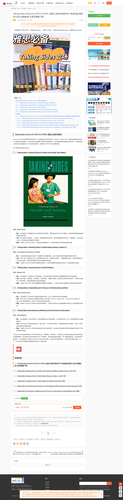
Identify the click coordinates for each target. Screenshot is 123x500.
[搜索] (99, 3)
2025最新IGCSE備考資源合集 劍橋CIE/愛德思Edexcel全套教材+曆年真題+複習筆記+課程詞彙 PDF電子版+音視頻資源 (99, 211)
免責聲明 (47, 484)
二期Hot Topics (47, 30)
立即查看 (24, 398)
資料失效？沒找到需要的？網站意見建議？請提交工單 (91, 489)
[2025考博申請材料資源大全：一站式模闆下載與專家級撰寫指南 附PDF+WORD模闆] (92, 136)
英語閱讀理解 (50, 439)
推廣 (82, 20)
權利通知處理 (44, 423)
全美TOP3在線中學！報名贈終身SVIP (98, 73)
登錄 (49, 465)
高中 (25, 20)
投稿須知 (47, 487)
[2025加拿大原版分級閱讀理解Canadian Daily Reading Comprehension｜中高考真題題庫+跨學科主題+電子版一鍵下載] (92, 149)
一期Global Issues (35, 30)
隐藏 (20, 98)
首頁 (23, 3)
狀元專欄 (21, 20)
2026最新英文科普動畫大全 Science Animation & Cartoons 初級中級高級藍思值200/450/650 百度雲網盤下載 (99, 173)
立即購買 (77, 407)
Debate (15, 439)
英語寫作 (37, 439)
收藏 (105, 25)
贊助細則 (47, 482)
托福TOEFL (22, 439)
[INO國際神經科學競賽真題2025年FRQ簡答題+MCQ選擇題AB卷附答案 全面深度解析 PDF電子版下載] (92, 129)
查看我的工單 (106, 489)
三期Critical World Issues (60, 30)
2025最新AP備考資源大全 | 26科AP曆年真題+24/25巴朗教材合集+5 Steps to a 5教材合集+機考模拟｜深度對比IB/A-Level (99, 182)
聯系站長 (47, 489)
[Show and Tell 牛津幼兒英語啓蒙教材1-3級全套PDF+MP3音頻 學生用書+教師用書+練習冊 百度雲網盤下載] (92, 122)
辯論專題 (17, 30)
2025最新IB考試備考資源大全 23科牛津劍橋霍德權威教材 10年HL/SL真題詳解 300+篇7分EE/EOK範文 (99, 191)
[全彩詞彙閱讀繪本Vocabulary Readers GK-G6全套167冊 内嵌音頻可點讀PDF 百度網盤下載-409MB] (92, 142)
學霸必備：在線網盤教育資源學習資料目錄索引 (21, 489)
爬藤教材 (32, 3)
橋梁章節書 (60, 3)
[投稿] (95, 3)
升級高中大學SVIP (107, 38)
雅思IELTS (57, 439)
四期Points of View (76, 30)
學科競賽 (41, 3)
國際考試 (50, 3)
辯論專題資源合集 (93, 25)
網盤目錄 (70, 3)
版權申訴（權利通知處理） (105, 495)
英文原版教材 (30, 439)
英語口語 (43, 439)
